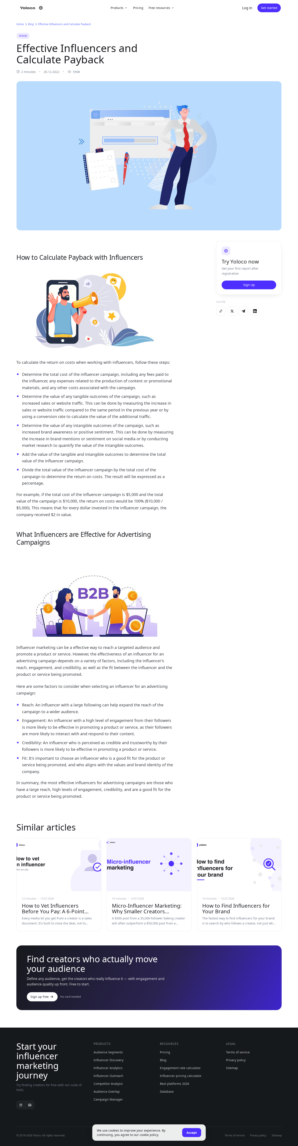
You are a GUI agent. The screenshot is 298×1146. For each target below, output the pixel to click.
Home (20, 24)
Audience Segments (108, 1052)
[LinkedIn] (21, 1105)
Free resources (159, 8)
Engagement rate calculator (180, 1068)
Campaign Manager (108, 1099)
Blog (31, 24)
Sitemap (232, 1068)
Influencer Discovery (108, 1060)
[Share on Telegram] (243, 311)
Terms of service (238, 1052)
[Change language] (41, 8)
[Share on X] (232, 311)
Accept (192, 1132)
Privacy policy (236, 1060)
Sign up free (40, 997)
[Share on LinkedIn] (254, 311)
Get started (269, 8)
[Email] (29, 1105)
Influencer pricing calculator (181, 1076)
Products (117, 8)
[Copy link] (220, 311)
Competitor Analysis (108, 1084)
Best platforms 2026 (174, 1084)
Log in (247, 7)
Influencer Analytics (108, 1068)
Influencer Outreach (108, 1076)
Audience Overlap (107, 1091)
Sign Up (249, 285)
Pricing (138, 8)
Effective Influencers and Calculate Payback (64, 24)
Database (167, 1091)
